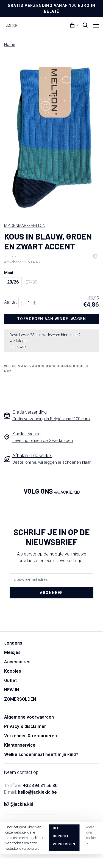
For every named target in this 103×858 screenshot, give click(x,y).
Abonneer (51, 592)
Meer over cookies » (92, 835)
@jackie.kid (67, 491)
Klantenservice (19, 745)
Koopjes (12, 671)
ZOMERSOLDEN (20, 699)
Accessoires (17, 661)
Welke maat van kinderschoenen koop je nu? (46, 368)
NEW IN (11, 689)
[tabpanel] (51, 135)
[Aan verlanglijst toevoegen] (95, 257)
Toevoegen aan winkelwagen (51, 319)
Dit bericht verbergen (64, 836)
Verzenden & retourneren (30, 735)
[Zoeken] (86, 26)
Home (9, 44)
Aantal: (10, 302)
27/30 (31, 282)
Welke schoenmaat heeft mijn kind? (41, 754)
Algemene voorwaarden (29, 717)
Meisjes (12, 652)
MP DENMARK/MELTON (24, 225)
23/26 (13, 282)
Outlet (10, 680)
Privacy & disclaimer (25, 726)
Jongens (13, 643)
